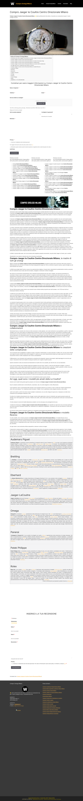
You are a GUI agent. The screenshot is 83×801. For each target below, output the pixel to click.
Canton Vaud (48, 444)
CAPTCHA (12, 149)
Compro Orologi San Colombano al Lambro (52, 698)
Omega (12, 74)
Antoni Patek (25, 552)
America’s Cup (44, 449)
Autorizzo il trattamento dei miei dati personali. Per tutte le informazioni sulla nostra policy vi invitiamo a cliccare (39, 663)
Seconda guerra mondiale (31, 465)
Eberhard (13, 71)
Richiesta (12, 118)
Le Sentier (64, 498)
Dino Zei (47, 536)
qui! (32, 144)
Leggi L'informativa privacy (34, 797)
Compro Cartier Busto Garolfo (49, 705)
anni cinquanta (32, 485)
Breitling (13, 69)
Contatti (59, 3)
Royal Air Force (49, 462)
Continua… (59, 449)
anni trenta (13, 482)
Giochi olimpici (53, 516)
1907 (44, 481)
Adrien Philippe (40, 553)
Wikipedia (70, 581)
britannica (43, 462)
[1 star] (11, 623)
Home (42, 3)
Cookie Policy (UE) (44, 797)
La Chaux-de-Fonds (18, 479)
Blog (71, 3)
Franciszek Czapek (59, 552)
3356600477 (17, 704)
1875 (54, 442)
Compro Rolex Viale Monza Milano (50, 709)
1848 (51, 513)
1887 (12, 479)
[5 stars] (16, 623)
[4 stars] (15, 623)
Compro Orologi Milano (24, 3)
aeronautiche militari (22, 464)
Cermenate (36, 488)
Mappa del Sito (52, 797)
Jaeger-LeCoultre (14, 72)
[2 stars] (13, 623)
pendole (51, 498)
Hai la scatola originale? (15, 112)
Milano (43, 535)
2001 (17, 468)
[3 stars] (14, 623)
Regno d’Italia (63, 484)
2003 (21, 468)
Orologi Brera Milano (47, 696)
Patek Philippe (14, 77)
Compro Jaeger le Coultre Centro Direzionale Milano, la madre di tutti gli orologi (27, 60)
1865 (22, 481)
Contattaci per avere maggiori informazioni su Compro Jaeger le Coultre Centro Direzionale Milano (31, 58)
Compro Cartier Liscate (48, 704)
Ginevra (46, 552)
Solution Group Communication (50, 799)
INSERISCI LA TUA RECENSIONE (17, 79)
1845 (26, 555)
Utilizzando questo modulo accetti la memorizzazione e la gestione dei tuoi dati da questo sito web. (31, 146)
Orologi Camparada (47, 694)
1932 (36, 516)
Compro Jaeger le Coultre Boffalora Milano (52, 692)
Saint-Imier (35, 459)
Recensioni (65, 3)
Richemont (54, 504)
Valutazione (14, 621)
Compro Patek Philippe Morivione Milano (52, 711)
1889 (34, 515)
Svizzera (41, 459)
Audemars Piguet (14, 68)
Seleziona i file (41, 103)
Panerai (12, 75)
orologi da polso (58, 569)
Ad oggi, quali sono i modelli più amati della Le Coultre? (22, 65)
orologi (46, 498)
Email (43, 92)
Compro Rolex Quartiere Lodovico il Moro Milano (54, 688)
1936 (36, 462)
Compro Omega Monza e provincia (50, 713)
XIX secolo (27, 499)
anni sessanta (47, 485)
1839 (42, 552)
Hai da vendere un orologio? (16, 97)
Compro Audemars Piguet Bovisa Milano (52, 686)
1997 (24, 538)
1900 (12, 516)
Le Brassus (30, 444)
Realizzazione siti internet (38, 799)
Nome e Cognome (14, 87)
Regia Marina (51, 484)
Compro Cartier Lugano (48, 700)
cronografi (16, 484)
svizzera (65, 478)
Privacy (12, 139)
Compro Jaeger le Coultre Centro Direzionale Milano (22, 59)
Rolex (12, 78)
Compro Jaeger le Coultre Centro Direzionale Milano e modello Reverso (25, 66)
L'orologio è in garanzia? (47, 112)
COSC (31, 576)
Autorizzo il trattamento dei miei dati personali (20, 142)
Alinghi (28, 449)
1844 (17, 553)
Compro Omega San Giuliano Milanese (51, 707)
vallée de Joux (39, 444)
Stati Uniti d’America (57, 465)
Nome (12, 627)
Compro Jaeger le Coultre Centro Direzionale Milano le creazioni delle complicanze (28, 63)
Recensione (14, 642)
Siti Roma (59, 799)
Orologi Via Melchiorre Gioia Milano (51, 702)
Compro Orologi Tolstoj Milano (49, 690)
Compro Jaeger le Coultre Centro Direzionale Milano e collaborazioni (25, 62)
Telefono (12, 92)
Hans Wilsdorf (53, 571)
